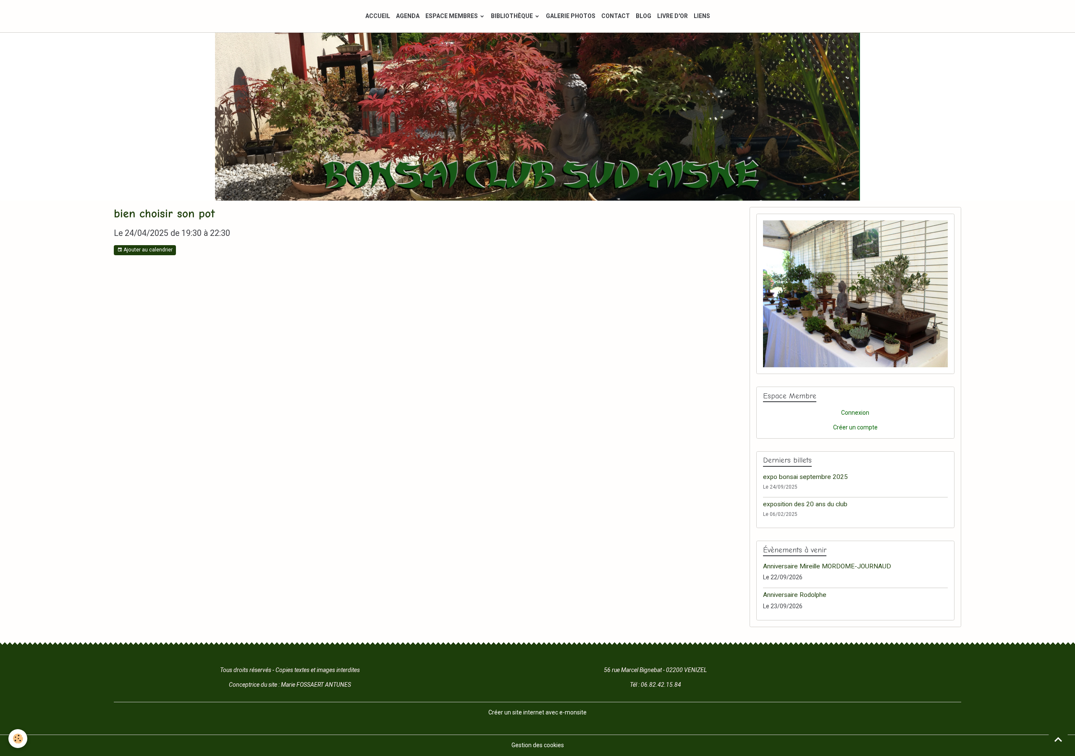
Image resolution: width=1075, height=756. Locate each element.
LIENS (702, 16)
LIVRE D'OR (672, 16)
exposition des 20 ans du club (805, 504)
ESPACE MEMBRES (452, 16)
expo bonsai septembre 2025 (805, 477)
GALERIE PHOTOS (570, 16)
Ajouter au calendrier (147, 250)
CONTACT (615, 16)
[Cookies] (17, 738)
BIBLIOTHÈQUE (512, 16)
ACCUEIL (377, 16)
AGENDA (408, 16)
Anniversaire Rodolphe (794, 595)
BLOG (643, 16)
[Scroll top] (1058, 739)
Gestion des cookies (537, 745)
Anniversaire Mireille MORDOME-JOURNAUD (827, 566)
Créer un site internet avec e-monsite (537, 712)
